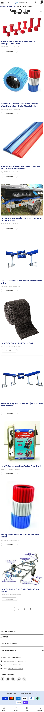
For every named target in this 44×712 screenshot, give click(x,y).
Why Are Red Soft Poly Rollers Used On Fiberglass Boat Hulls (18, 42)
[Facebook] (2, 679)
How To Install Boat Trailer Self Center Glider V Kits (21, 282)
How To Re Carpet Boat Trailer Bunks (17, 343)
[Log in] (36, 2)
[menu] (2, 2)
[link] (15, 709)
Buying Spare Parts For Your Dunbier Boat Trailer (20, 536)
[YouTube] (19, 679)
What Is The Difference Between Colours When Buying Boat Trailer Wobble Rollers (19, 105)
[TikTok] (13, 679)
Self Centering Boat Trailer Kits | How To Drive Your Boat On (22, 405)
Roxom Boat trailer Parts (8, 6)
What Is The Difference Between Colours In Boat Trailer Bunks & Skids (20, 167)
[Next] (30, 609)
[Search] (8, 2)
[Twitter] (24, 679)
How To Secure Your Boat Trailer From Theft (21, 466)
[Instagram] (8, 679)
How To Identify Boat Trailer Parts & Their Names (20, 590)
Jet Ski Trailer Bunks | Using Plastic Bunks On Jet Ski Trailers (21, 219)
